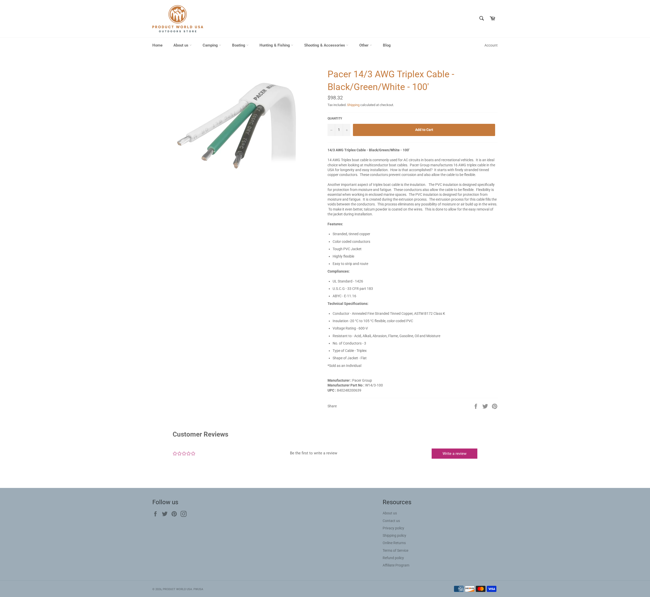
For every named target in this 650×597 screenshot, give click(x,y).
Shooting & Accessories (325, 45)
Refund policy (393, 558)
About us (181, 45)
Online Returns (394, 543)
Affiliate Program (396, 565)
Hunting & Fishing (275, 45)
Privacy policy (393, 528)
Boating (239, 45)
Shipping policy (394, 535)
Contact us (391, 521)
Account (491, 45)
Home (157, 45)
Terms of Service (395, 550)
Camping (211, 45)
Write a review (454, 453)
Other (364, 45)
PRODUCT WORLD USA (177, 589)
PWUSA (198, 589)
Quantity (335, 118)
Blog (387, 45)
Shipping (353, 105)
